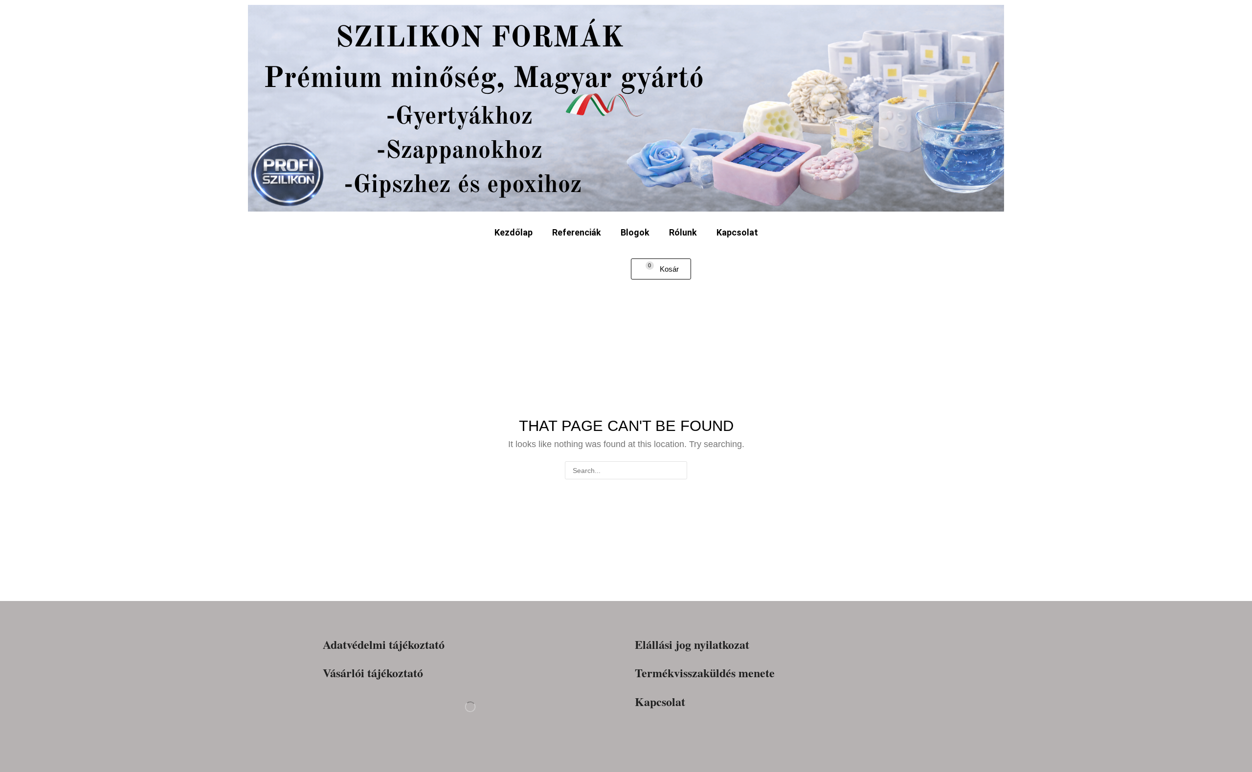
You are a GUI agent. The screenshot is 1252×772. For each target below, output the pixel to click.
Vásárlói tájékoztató (373, 673)
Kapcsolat (737, 232)
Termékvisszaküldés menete (705, 673)
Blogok (635, 232)
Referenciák (576, 232)
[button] (661, 268)
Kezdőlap (513, 232)
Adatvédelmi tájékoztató (384, 644)
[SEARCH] (678, 470)
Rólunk (683, 232)
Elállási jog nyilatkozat (692, 644)
